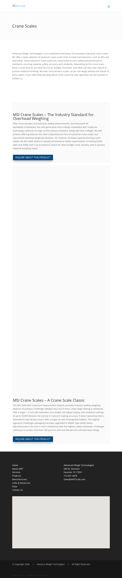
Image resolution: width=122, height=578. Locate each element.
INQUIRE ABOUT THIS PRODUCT (33, 157)
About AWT (17, 468)
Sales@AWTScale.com (74, 479)
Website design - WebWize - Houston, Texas (30, 575)
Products (16, 475)
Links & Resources (21, 482)
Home (15, 465)
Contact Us (17, 489)
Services (16, 472)
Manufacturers (19, 479)
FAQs (14, 486)
